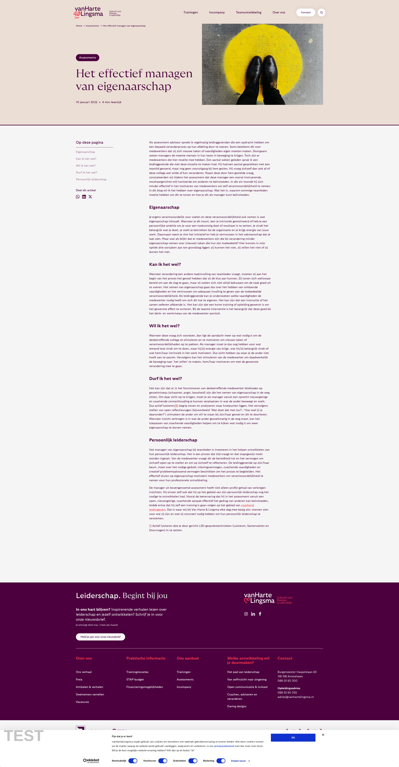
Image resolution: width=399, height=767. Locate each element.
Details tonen (238, 761)
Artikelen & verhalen (89, 687)
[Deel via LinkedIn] (84, 197)
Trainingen (190, 12)
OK (293, 737)
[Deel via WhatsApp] (78, 197)
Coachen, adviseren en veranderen (242, 696)
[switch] (162, 760)
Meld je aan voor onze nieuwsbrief (100, 637)
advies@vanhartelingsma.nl (296, 697)
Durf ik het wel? (86, 172)
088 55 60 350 (287, 692)
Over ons (279, 12)
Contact (306, 12)
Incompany (217, 12)
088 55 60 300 (287, 680)
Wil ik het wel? (86, 165)
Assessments (92, 26)
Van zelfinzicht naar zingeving (247, 679)
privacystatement (224, 746)
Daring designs (236, 706)
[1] (150, 525)
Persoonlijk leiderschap (91, 179)
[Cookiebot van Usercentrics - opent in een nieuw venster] (91, 761)
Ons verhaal (84, 672)
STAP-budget (135, 679)
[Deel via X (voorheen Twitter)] (90, 197)
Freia (79, 679)
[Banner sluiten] (323, 735)
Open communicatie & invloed (247, 687)
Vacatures (82, 702)
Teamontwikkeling (248, 12)
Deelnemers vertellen (90, 694)
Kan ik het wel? (86, 158)
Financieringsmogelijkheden (144, 687)
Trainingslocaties (137, 672)
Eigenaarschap (85, 152)
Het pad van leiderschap (243, 672)
